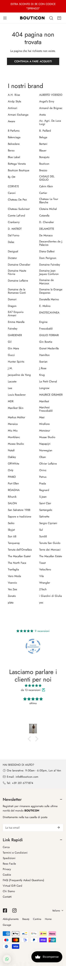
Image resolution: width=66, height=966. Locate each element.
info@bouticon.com (27, 777)
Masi (42, 417)
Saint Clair (45, 503)
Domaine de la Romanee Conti (17, 291)
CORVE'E (13, 186)
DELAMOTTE (46, 228)
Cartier (43, 193)
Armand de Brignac (50, 108)
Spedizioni (9, 858)
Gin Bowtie (45, 341)
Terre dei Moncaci (49, 549)
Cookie (7, 875)
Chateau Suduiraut (19, 209)
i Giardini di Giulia (50, 596)
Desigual (13, 251)
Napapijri (44, 443)
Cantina (37, 919)
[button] (59, 18)
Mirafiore (44, 424)
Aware (11, 121)
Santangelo (45, 510)
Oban (42, 457)
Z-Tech (43, 589)
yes (41, 602)
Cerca (6, 847)
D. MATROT (15, 228)
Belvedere (14, 144)
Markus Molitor (16, 417)
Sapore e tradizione (19, 516)
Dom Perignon (47, 258)
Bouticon (44, 163)
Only (10, 470)
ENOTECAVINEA (49, 312)
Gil (9, 341)
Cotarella (44, 215)
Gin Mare (13, 348)
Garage (7, 925)
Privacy (7, 869)
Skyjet (11, 529)
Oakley (12, 457)
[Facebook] (5, 910)
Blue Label (14, 157)
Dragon (12, 306)
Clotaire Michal (48, 209)
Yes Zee (12, 589)
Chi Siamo (9, 891)
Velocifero (45, 569)
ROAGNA (14, 490)
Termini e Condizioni (15, 853)
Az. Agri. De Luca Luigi (50, 122)
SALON (12, 503)
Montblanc (14, 437)
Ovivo (42, 470)
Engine (43, 322)
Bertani (43, 144)
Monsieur (44, 430)
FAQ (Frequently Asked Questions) (23, 880)
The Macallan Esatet (19, 556)
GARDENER (15, 335)
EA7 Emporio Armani (15, 313)
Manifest (44, 401)
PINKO (12, 476)
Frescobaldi (46, 328)
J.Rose (42, 368)
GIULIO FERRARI (49, 335)
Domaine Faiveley (49, 264)
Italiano (56, 910)
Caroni (12, 193)
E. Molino (44, 306)
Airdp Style (14, 101)
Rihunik (12, 496)
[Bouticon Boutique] (32, 18)
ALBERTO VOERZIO (50, 94)
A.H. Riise (14, 94)
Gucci (11, 355)
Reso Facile (9, 864)
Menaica (13, 424)
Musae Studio (47, 437)
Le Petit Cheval (48, 381)
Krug (42, 375)
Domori (12, 299)
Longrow (44, 388)
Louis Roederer (17, 394)
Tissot (42, 562)
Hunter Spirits (16, 361)
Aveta (42, 114)
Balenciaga (14, 137)
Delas (11, 242)
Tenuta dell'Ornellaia (20, 549)
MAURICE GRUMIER (51, 394)
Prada (42, 483)
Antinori (12, 108)
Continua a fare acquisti (33, 61)
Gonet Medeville (49, 348)
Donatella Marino (49, 299)
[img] (33, 685)
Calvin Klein (46, 186)
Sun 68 (12, 536)
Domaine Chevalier (19, 264)
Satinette (44, 516)
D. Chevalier (46, 222)
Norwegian (45, 450)
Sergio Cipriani (48, 523)
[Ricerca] (51, 18)
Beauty (25, 919)
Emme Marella (16, 322)
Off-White (13, 463)
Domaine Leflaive (18, 280)
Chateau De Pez (17, 199)
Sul (41, 529)
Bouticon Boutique (18, 170)
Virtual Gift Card (12, 886)
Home (48, 919)
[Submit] (58, 827)
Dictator (12, 258)
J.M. (10, 368)
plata (10, 602)
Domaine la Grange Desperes (50, 291)
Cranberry (14, 222)
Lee (10, 388)
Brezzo (43, 170)
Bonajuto (44, 157)
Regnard (44, 490)
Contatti (7, 897)
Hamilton (44, 355)
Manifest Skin (15, 408)
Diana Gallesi (47, 251)
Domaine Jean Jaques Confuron (49, 272)
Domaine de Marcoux (46, 281)
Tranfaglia (13, 569)
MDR (10, 401)
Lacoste (12, 381)
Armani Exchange (18, 114)
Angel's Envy (46, 101)
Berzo (11, 150)
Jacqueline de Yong (19, 375)
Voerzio (12, 582)
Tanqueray (14, 543)
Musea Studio (16, 443)
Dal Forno (13, 235)
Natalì (11, 450)
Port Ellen (13, 483)
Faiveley (12, 328)
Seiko (11, 523)
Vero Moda (14, 576)
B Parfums (13, 130)
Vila (41, 576)
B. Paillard (45, 130)
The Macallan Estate (50, 556)
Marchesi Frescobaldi (46, 409)
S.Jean (43, 496)
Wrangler (44, 582)
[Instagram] (14, 910)
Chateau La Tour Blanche (48, 200)
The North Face (17, 562)
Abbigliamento (11, 919)
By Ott (11, 177)
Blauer (42, 150)
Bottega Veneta (17, 163)
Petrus (42, 476)
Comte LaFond (16, 215)
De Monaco (46, 235)
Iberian (43, 361)
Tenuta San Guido (49, 543)
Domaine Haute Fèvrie (17, 272)
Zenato (12, 596)
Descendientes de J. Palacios (51, 243)
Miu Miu (13, 430)
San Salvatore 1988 (19, 510)
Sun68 (43, 536)
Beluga (43, 137)
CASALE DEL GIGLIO (46, 178)
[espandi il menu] (5, 18)
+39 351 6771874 (22, 783)
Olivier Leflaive (48, 463)
